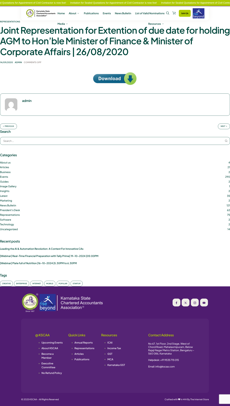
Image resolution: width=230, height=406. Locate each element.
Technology (7, 224)
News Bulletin (123, 13)
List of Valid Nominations (150, 13)
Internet (36, 284)
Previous (9, 126)
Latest (4, 195)
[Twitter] (185, 302)
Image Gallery (8, 186)
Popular (63, 284)
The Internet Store (199, 399)
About (72, 13)
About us (5, 162)
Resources (154, 24)
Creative (6, 284)
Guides (4, 181)
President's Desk (10, 210)
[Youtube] (204, 302)
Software (5, 219)
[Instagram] (195, 302)
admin (18, 62)
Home (61, 13)
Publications (91, 13)
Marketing (6, 200)
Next (223, 126)
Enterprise (21, 284)
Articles (4, 167)
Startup (77, 284)
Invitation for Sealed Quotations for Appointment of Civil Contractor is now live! (105, 3)
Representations (10, 21)
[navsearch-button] (167, 13)
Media (61, 24)
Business (5, 172)
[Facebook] (176, 302)
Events (107, 13)
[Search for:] (115, 141)
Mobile (49, 284)
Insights (4, 191)
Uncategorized (9, 229)
